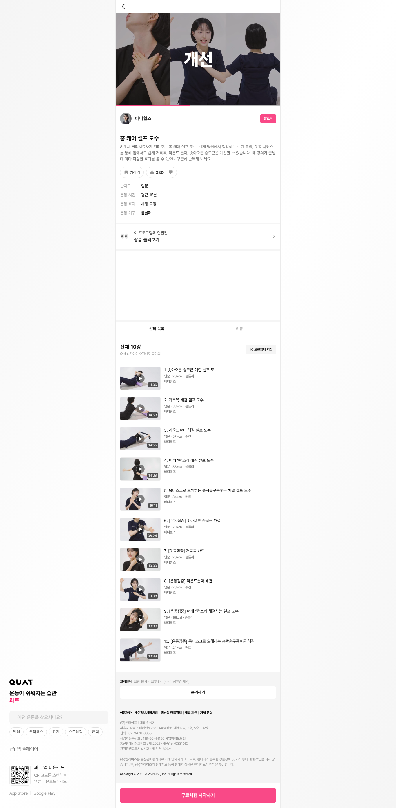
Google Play (44, 793)
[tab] (156, 329)
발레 (16, 731)
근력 (95, 731)
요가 (55, 731)
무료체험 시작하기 (198, 795)
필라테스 (36, 731)
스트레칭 (76, 731)
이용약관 (126, 713)
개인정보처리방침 (146, 713)
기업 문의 (206, 713)
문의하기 (198, 692)
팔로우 (268, 119)
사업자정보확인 (175, 738)
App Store (18, 793)
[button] (198, 59)
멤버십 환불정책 (171, 713)
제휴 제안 (191, 713)
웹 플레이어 (27, 749)
